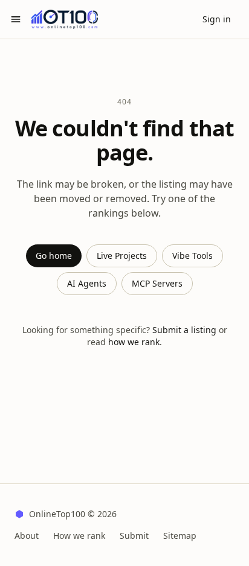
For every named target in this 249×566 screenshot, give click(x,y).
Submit (134, 535)
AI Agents (86, 283)
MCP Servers (157, 283)
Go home (54, 255)
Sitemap (179, 535)
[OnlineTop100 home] (64, 19)
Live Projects (122, 255)
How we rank (79, 535)
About (27, 535)
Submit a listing (184, 329)
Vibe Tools (192, 255)
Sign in (216, 19)
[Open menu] (16, 19)
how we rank (134, 342)
